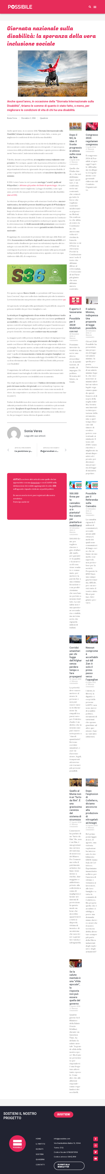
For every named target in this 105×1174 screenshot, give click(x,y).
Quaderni (44, 118)
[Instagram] (95, 1145)
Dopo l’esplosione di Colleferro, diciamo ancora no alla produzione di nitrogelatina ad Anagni (93, 806)
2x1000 (49, 482)
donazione (35, 482)
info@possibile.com (62, 1139)
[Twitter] (95, 1152)
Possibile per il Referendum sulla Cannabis (92, 500)
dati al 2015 (12, 195)
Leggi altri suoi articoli (34, 436)
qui (64, 299)
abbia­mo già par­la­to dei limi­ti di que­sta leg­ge (38, 185)
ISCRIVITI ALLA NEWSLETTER (31, 508)
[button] (90, 7)
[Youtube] (95, 1158)
